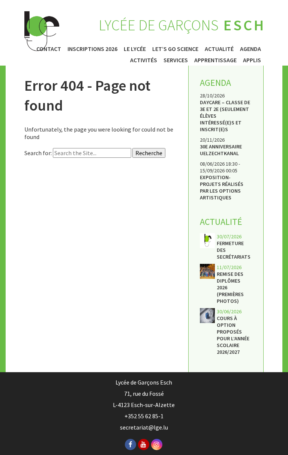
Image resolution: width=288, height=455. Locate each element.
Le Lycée (135, 48)
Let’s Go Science (175, 48)
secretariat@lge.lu (144, 427)
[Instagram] (156, 444)
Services (176, 60)
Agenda (250, 48)
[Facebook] (130, 444)
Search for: (38, 153)
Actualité (219, 48)
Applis (252, 60)
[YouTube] (143, 444)
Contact (48, 48)
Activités (143, 60)
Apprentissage (215, 60)
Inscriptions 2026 (92, 48)
